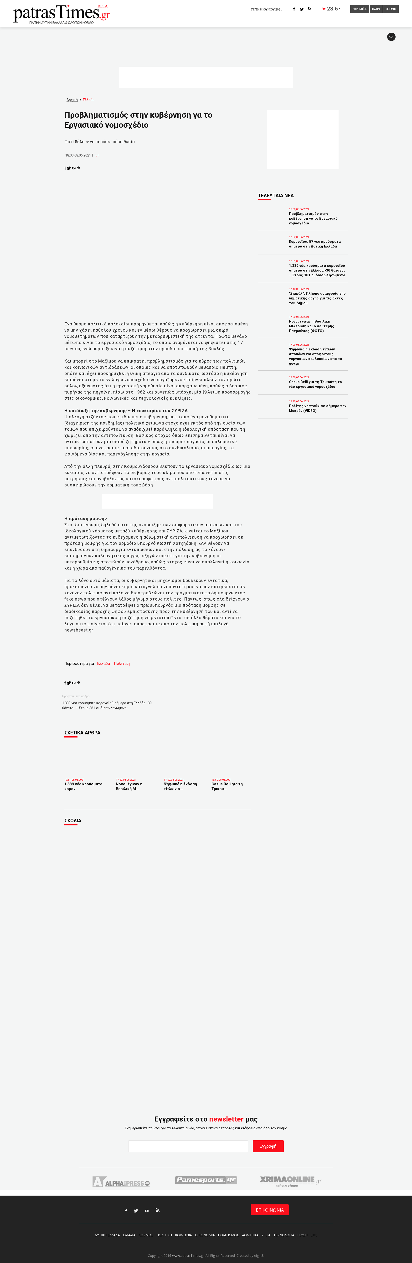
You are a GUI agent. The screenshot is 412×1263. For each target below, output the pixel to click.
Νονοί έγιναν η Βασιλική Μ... (129, 786)
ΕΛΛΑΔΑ (129, 1235)
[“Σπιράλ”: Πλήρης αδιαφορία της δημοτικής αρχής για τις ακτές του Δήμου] (272, 300)
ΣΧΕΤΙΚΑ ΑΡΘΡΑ (82, 733)
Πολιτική (122, 664)
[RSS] (309, 9)
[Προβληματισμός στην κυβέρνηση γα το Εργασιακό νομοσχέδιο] (272, 220)
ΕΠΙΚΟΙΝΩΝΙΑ (270, 1210)
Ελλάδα (103, 664)
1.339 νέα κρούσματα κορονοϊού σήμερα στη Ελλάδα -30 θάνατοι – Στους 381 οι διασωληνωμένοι (107, 705)
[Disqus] (157, 894)
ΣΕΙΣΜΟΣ (391, 9)
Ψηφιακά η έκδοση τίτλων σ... (180, 786)
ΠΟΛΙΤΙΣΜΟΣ (228, 1235)
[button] (393, 39)
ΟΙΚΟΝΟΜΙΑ (205, 1235)
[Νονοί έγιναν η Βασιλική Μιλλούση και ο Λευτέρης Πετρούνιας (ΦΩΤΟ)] (136, 768)
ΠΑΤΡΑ (376, 9)
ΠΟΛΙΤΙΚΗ (164, 1235)
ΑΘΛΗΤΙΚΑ (250, 1235)
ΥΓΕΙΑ (266, 1235)
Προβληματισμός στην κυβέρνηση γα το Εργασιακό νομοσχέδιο (313, 218)
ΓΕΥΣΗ (302, 1235)
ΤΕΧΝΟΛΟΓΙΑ (283, 1235)
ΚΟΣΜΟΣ (146, 1235)
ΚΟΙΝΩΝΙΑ (183, 1235)
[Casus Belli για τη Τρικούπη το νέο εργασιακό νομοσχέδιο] (231, 768)
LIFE (314, 1235)
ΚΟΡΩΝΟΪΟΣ (360, 9)
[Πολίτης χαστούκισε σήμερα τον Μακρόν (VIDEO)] (272, 412)
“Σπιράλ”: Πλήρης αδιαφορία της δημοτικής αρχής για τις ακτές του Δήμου (317, 298)
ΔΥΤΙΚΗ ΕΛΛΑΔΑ (107, 1235)
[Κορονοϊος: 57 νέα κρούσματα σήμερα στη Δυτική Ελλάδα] (272, 248)
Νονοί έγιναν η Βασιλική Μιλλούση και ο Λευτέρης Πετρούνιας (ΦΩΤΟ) (311, 326)
